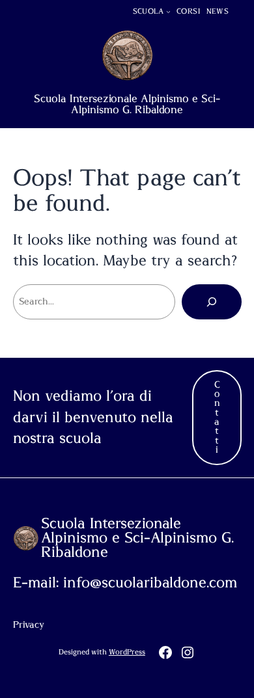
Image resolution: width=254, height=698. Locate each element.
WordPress (127, 652)
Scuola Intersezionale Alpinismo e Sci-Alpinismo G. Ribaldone (127, 104)
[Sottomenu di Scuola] (168, 11)
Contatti (217, 418)
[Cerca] (212, 301)
